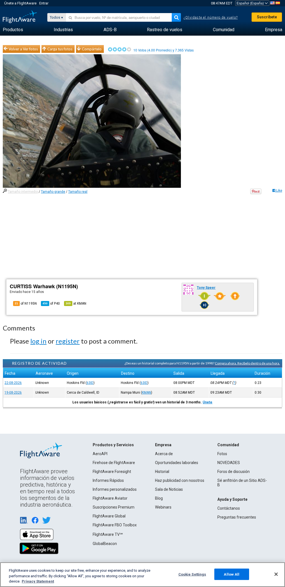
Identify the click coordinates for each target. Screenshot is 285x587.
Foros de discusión (233, 471)
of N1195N (26, 303)
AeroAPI (100, 454)
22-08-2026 (13, 383)
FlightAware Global (109, 516)
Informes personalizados (115, 489)
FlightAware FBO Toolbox (115, 525)
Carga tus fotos (59, 49)
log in (38, 341)
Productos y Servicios (113, 445)
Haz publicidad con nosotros (179, 480)
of (51, 303)
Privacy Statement (38, 581)
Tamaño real (77, 192)
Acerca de (164, 454)
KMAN (146, 392)
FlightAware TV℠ (108, 534)
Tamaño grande (53, 192)
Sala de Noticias (169, 489)
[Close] (276, 574)
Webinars (163, 507)
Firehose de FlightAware (114, 462)
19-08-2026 (13, 392)
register (68, 341)
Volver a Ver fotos (23, 49)
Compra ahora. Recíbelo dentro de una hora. (247, 363)
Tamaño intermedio (23, 192)
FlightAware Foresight (112, 471)
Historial (162, 471)
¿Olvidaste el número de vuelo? (211, 17)
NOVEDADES (228, 462)
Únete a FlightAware (20, 3)
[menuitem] (12, 30)
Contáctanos (228, 508)
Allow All (231, 574)
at (76, 303)
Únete (207, 402)
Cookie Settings (192, 574)
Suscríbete (267, 17)
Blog (159, 498)
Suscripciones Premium (113, 507)
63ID (90, 383)
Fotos (222, 454)
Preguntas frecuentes (236, 517)
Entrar (43, 3)
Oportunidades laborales (176, 462)
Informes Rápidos (108, 480)
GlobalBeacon (105, 543)
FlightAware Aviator (110, 498)
